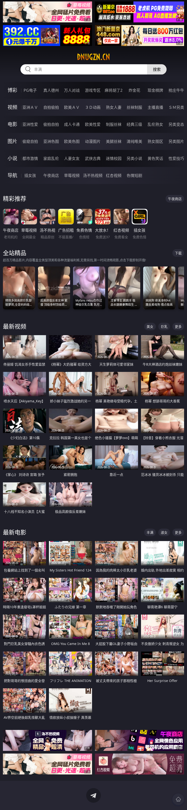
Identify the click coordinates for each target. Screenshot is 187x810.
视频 (12, 107)
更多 (178, 326)
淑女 (164, 532)
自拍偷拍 (51, 107)
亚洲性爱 (30, 124)
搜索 (157, 69)
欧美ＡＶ (72, 107)
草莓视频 (72, 175)
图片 (12, 141)
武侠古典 (93, 158)
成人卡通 (72, 124)
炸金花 (134, 90)
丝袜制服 (134, 107)
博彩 (12, 90)
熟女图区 (155, 141)
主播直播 (155, 107)
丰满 (150, 532)
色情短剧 (134, 175)
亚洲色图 (51, 141)
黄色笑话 (155, 158)
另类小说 (134, 158)
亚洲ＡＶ (30, 107)
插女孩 (30, 175)
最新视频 (14, 326)
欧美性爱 (93, 124)
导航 (12, 175)
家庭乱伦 (51, 158)
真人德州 (51, 90)
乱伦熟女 (155, 124)
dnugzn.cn (93, 57)
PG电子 (30, 90)
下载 (178, 253)
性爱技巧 (176, 158)
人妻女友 (72, 158)
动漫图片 (93, 141)
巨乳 (164, 326)
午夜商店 (51, 175)
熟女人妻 (114, 107)
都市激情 (30, 158)
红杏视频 (114, 175)
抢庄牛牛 (176, 90)
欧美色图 (72, 141)
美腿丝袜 (114, 141)
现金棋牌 (155, 90)
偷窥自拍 (30, 141)
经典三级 (134, 124)
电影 (12, 124)
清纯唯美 (134, 141)
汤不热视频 (93, 175)
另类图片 (176, 141)
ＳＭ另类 (176, 107)
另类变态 (176, 124)
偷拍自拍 (51, 124)
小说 (12, 158)
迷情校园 (114, 158)
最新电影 (14, 532)
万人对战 (72, 90)
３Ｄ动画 (93, 107)
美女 (150, 326)
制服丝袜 (114, 124)
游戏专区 (93, 90)
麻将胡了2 (113, 90)
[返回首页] (178, 799)
